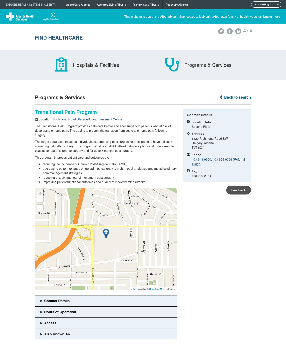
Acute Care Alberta (78, 4)
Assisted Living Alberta (111, 4)
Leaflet (133, 288)
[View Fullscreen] (40, 208)
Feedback (238, 190)
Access (50, 322)
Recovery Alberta (177, 4)
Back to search (237, 97)
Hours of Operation (60, 311)
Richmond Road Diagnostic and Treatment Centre (87, 119)
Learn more (271, 16)
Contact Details (57, 300)
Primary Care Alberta (145, 4)
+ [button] (40, 193)
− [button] (40, 199)
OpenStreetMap (156, 288)
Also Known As (57, 334)
